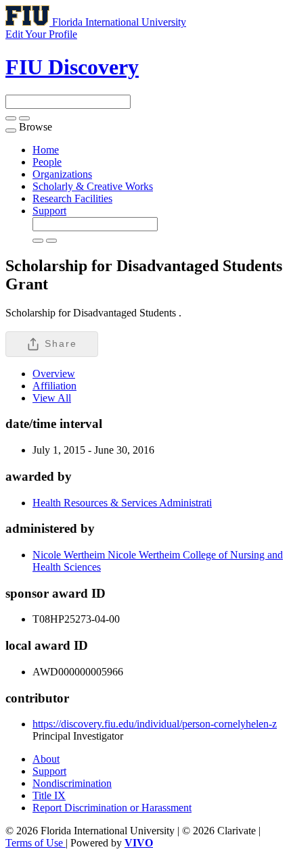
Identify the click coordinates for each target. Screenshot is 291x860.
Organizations (62, 174)
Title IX (49, 795)
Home (45, 150)
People (47, 162)
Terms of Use (35, 843)
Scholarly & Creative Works (92, 186)
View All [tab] (51, 398)
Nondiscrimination (72, 783)
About (46, 759)
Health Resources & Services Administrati (122, 502)
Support (49, 210)
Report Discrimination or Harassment (112, 807)
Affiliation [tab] (54, 385)
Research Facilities (72, 198)
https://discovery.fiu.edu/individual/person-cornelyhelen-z (154, 724)
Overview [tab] (53, 373)
